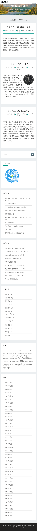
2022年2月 (8, 461)
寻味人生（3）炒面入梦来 (19, 27)
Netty (19, 353)
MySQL (15, 353)
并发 (9, 362)
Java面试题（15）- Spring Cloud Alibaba (17, 252)
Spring (15, 356)
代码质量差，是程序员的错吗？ (14, 226)
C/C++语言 (9, 314)
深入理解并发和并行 (11, 204)
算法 (13, 365)
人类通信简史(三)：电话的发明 (14, 265)
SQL (26, 356)
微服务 (17, 361)
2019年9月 (8, 492)
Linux (4, 353)
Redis (5, 356)
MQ (8, 353)
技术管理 (7, 294)
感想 (22, 361)
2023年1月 (8, 423)
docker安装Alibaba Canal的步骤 (14, 272)
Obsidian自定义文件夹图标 (13, 258)
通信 (5, 368)
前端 (24, 358)
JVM (29, 351)
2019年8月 (8, 495)
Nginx (21, 353)
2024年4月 (8, 386)
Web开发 (8, 321)
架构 (9, 364)
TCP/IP (29, 356)
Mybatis (10, 353)
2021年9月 (8, 478)
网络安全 (7, 325)
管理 (16, 365)
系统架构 (7, 308)
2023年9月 (8, 403)
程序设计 (7, 304)
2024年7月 (8, 382)
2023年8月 (8, 406)
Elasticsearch (15, 351)
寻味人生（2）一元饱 (18, 64)
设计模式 (30, 365)
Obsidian (25, 353)
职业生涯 (7, 328)
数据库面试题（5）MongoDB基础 (15, 210)
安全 (6, 362)
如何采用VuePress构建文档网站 (14, 233)
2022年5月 (8, 451)
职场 (25, 364)
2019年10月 (8, 488)
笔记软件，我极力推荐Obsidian (14, 248)
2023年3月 (8, 416)
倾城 (18, 30)
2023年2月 (8, 420)
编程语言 (7, 311)
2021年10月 (8, 475)
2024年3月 (8, 389)
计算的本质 (8, 229)
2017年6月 (8, 509)
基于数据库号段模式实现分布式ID (15, 269)
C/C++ (4, 351)
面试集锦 (7, 335)
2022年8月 (8, 440)
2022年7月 (8, 444)
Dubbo (11, 351)
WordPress (22, 525)
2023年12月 (8, 393)
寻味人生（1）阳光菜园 (19, 111)
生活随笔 (7, 301)
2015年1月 (8, 516)
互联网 (12, 358)
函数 (16, 358)
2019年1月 (8, 505)
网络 (20, 364)
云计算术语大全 (9, 214)
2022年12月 (8, 427)
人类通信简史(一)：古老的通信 (14, 276)
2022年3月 (8, 457)
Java (20, 350)
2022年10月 (8, 434)
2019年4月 (8, 502)
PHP (31, 353)
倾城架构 (4, 2)
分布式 (20, 358)
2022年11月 (8, 430)
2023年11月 (8, 396)
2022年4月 (8, 454)
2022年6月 (8, 447)
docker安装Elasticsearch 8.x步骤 (14, 255)
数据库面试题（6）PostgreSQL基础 (15, 207)
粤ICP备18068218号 (18, 527)
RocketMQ (10, 356)
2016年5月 (8, 512)
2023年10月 (8, 399)
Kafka (32, 351)
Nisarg (33, 525)
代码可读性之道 (9, 223)
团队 (27, 358)
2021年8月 (8, 481)
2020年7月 (8, 485)
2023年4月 (8, 413)
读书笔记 (7, 332)
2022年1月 (8, 464)
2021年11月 (8, 471)
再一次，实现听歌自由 (11, 279)
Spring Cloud (21, 356)
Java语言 (9, 317)
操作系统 (27, 362)
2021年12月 (8, 468)
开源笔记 (14, 361)
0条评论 (24, 30)
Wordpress (6, 358)
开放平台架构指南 (10, 262)
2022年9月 (8, 437)
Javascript (25, 351)
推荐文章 (7, 298)
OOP (29, 353)
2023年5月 (8, 410)
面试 (9, 367)
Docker (7, 351)
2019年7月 (8, 498)
